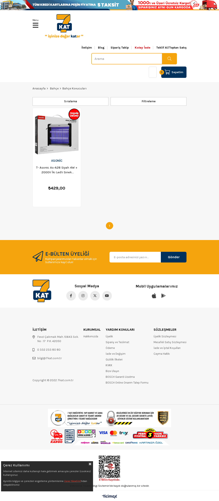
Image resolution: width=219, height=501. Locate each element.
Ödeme (110, 348)
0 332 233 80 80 (49, 349)
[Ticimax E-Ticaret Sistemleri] (109, 497)
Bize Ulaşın (112, 371)
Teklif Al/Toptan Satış (171, 47)
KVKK (109, 365)
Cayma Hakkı (162, 353)
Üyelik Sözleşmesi (165, 336)
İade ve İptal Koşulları (167, 348)
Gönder (174, 257)
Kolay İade (142, 47)
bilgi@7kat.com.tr (49, 358)
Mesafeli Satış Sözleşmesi (170, 342)
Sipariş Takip (120, 47)
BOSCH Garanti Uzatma (120, 376)
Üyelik (109, 336)
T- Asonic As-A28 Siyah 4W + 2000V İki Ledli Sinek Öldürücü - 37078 (56, 170)
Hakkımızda (90, 336)
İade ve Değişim (116, 353)
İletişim (86, 47)
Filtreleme (148, 101)
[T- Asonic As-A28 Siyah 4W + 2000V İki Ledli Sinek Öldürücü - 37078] (57, 132)
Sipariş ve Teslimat (117, 342)
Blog (101, 47)
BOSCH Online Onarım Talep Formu (127, 382)
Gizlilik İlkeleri (114, 359)
